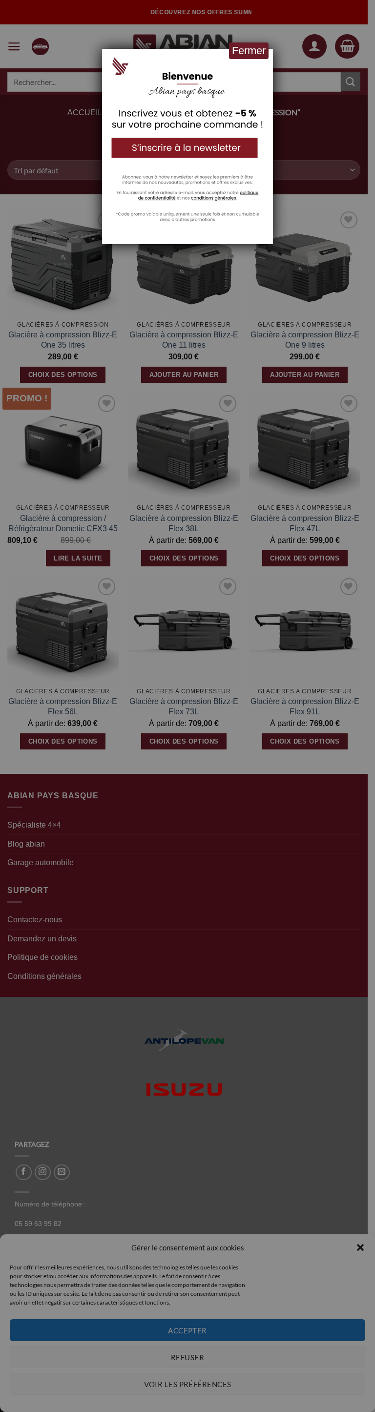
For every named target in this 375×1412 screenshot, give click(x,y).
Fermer (249, 50)
